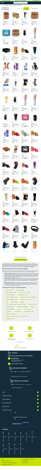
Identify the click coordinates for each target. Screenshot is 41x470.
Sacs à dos (19, 309)
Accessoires (6, 5)
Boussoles (32, 306)
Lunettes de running (9, 306)
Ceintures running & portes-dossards (28, 297)
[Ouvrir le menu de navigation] (1, 2)
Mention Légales (6, 460)
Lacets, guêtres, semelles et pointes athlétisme (15, 304)
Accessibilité (25, 460)
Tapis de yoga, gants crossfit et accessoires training (17, 316)
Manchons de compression (22, 306)
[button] (11, 329)
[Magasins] (35, 2)
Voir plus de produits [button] (21, 259)
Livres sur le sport (33, 304)
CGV (3, 459)
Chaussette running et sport (11, 299)
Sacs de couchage (27, 309)
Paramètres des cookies (28, 459)
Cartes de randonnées (10, 294)
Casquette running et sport (11, 297)
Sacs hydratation (17, 311)
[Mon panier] (39, 2)
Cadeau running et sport (22, 294)
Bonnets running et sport (11, 292)
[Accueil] (2, 5)
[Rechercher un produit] (26, 2)
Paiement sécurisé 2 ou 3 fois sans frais (19, 376)
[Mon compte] (37, 2)
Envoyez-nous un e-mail (17, 363)
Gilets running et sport (29, 311)
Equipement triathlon (10, 318)
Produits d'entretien (9, 309)
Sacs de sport (8, 311)
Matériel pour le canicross (25, 292)
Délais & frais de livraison (17, 387)
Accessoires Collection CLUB (26, 299)
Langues (5, 429)
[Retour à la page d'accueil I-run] (5, 2)
